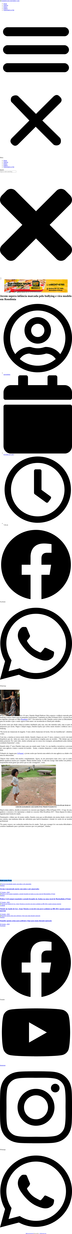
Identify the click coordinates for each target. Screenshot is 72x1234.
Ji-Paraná (20, 753)
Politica (6, 8)
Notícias (6, 5)
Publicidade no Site (9, 10)
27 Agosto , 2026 (5, 892)
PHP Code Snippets (30, 1233)
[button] (36, 85)
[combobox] (8, 172)
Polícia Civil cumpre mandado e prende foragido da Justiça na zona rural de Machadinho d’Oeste (35, 899)
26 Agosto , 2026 (5, 924)
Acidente (2, 905)
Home (5, 3)
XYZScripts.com (43, 1233)
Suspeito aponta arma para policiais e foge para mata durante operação (26, 921)
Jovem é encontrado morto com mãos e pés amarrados (19, 889)
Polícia (5, 7)
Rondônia (24, 719)
